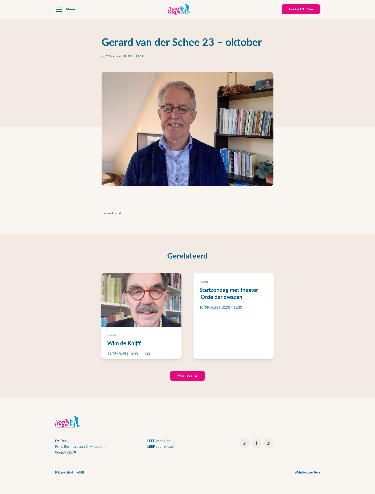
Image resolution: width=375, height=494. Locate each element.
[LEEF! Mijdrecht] (179, 9)
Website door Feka (307, 472)
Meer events (187, 375)
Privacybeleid (64, 472)
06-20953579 (65, 452)
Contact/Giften (301, 9)
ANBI (80, 472)
